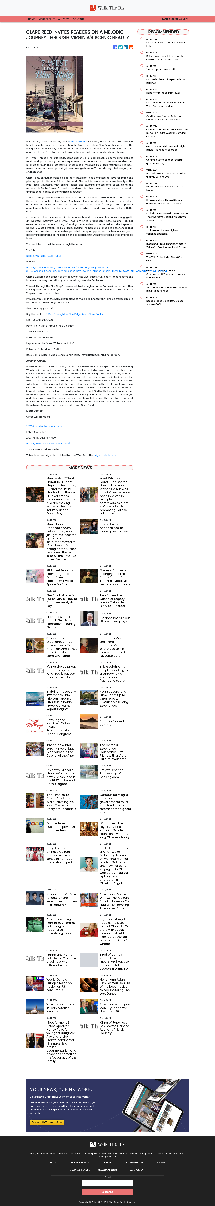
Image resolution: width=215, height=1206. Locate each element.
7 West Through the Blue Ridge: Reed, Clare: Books (74, 314)
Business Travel (80, 1170)
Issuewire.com (77, 141)
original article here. (105, 455)
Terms (52, 1162)
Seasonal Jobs (107, 1170)
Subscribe (107, 1192)
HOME (31, 19)
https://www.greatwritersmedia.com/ (48, 443)
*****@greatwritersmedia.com (44, 426)
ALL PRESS (63, 19)
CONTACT (78, 19)
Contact (163, 1162)
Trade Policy (135, 1170)
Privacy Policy (79, 1162)
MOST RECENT (46, 19)
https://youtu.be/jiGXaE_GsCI (43, 256)
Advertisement (135, 1162)
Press (107, 1162)
